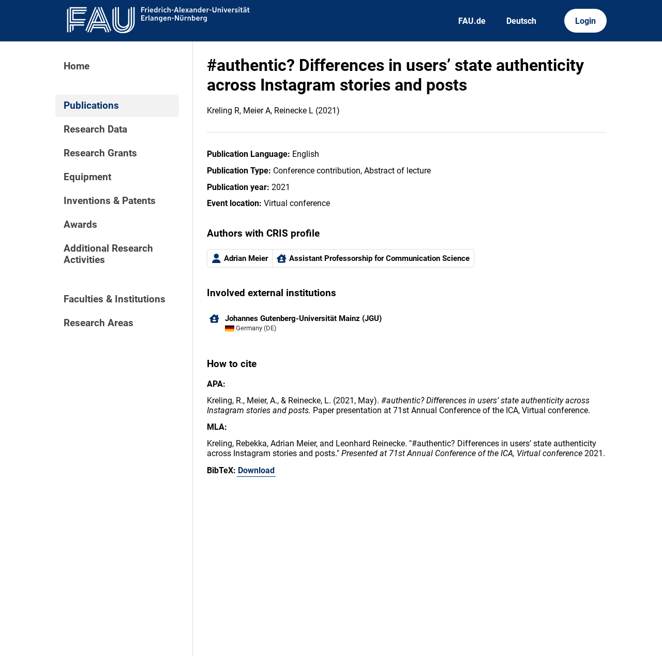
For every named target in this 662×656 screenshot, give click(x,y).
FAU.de (472, 21)
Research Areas (98, 323)
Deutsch (521, 21)
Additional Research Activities (108, 254)
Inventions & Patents (110, 201)
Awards (80, 224)
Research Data (95, 129)
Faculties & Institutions (115, 299)
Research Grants (100, 153)
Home (76, 66)
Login (585, 21)
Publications (91, 105)
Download (256, 470)
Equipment (87, 177)
